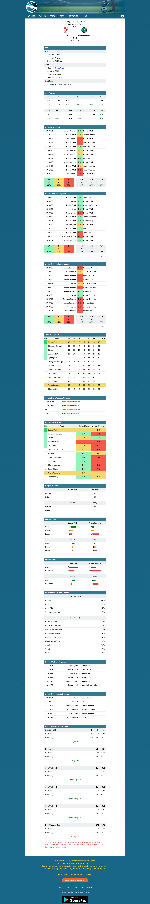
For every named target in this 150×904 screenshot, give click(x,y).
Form (62, 16)
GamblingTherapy (76, 874)
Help (59, 887)
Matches (31, 16)
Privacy (66, 887)
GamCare (89, 874)
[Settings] (122, 16)
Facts (52, 16)
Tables (42, 16)
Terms (74, 887)
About (82, 887)
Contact (90, 887)
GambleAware (62, 874)
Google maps (60, 77)
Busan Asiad (59, 68)
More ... (103, 256)
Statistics (73, 16)
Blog (84, 16)
